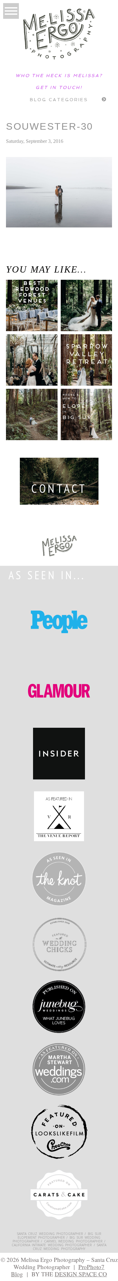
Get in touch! (59, 87)
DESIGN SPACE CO (81, 1274)
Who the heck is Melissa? (59, 75)
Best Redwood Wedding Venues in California (27, 312)
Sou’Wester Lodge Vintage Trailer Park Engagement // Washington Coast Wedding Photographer (32, 257)
